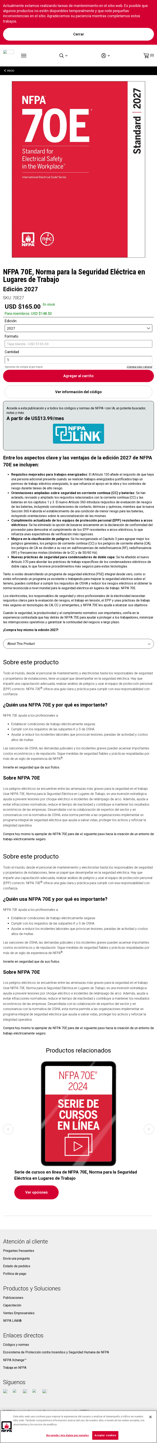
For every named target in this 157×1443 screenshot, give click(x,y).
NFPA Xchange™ (14, 1360)
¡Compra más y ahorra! (139, 366)
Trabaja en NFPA (14, 1368)
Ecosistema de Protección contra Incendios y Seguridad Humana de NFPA (56, 1352)
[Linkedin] (44, 1391)
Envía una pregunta (16, 1258)
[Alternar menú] (23, 55)
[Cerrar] (150, 1416)
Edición (11, 321)
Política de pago (14, 1274)
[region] (78, 1426)
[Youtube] (25, 1391)
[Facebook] (5, 1391)
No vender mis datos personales (67, 1435)
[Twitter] (15, 1391)
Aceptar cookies (105, 1435)
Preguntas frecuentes (18, 1251)
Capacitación (12, 1305)
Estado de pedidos (16, 1266)
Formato (11, 336)
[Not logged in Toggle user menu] (105, 55)
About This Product (21, 644)
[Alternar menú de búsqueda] (63, 55)
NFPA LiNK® (12, 1321)
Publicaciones (13, 1298)
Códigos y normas (16, 1345)
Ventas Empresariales (19, 1313)
